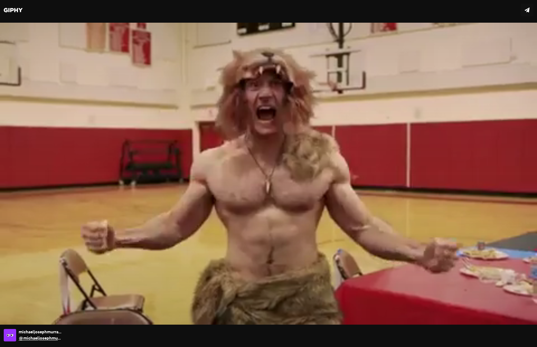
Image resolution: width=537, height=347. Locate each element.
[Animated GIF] (268, 173)
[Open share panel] (527, 10)
